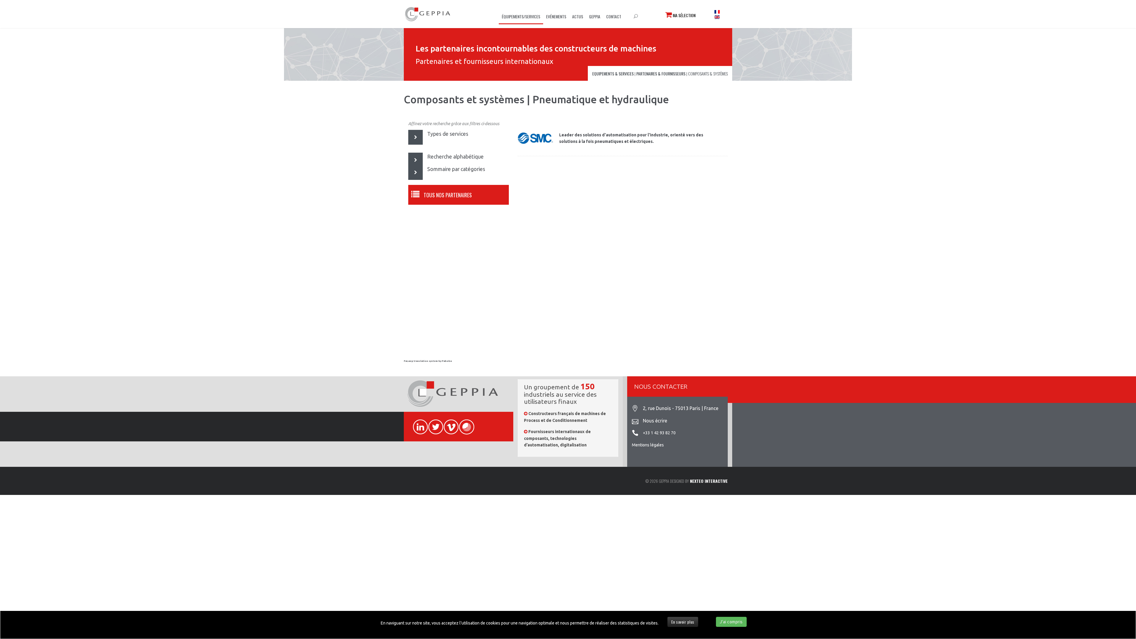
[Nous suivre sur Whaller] (463, 423)
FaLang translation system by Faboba (428, 361)
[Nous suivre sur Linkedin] (417, 423)
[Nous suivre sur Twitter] (433, 423)
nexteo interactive (709, 481)
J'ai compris (731, 621)
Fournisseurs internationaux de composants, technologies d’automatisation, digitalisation (557, 438)
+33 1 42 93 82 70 (659, 432)
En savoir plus (682, 622)
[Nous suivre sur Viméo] (448, 423)
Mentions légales (648, 445)
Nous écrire (655, 420)
